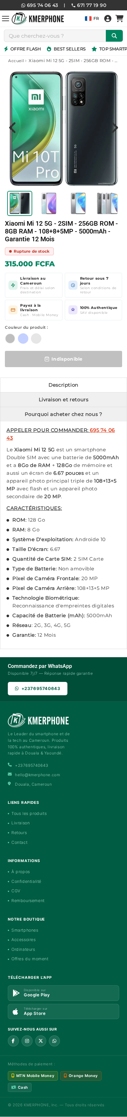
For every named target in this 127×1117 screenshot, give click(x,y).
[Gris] (36, 338)
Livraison (20, 822)
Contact (19, 842)
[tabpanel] (20, 203)
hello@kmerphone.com (37, 774)
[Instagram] (27, 1040)
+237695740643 (41, 688)
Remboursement (28, 900)
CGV (16, 890)
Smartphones (24, 930)
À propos (20, 871)
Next (114, 127)
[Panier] (119, 18)
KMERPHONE (36, 1105)
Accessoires (23, 939)
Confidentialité (26, 881)
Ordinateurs (23, 949)
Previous (13, 127)
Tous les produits (29, 813)
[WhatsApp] (54, 1040)
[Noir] (10, 338)
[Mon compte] (108, 18)
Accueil (16, 60)
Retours (19, 832)
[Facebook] (13, 1040)
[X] (40, 1040)
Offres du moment (30, 958)
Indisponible (67, 359)
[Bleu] (23, 338)
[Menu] (5, 18)
